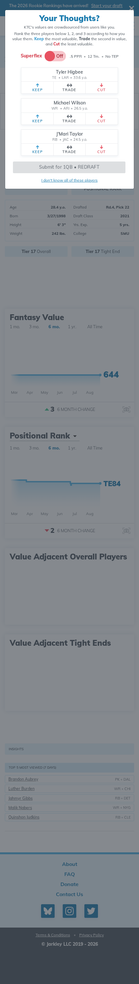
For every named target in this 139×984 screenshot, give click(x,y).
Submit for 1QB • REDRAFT (69, 167)
